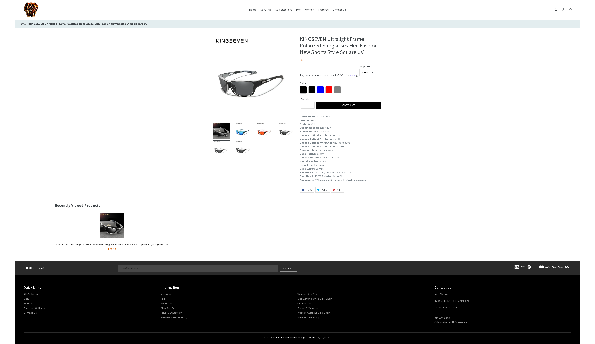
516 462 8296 (442, 318)
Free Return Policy (309, 317)
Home (252, 9)
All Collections (283, 9)
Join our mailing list (42, 268)
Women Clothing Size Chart (314, 312)
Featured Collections (36, 308)
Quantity (306, 99)
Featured (323, 9)
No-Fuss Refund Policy (174, 317)
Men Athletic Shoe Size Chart (315, 298)
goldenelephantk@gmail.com (451, 321)
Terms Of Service (308, 308)
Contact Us (339, 9)
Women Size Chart (309, 294)
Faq (163, 298)
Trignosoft (326, 337)
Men (298, 9)
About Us (265, 9)
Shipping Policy (170, 308)
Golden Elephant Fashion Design (289, 337)
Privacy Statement (171, 312)
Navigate (166, 294)
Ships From (366, 66)
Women (309, 9)
